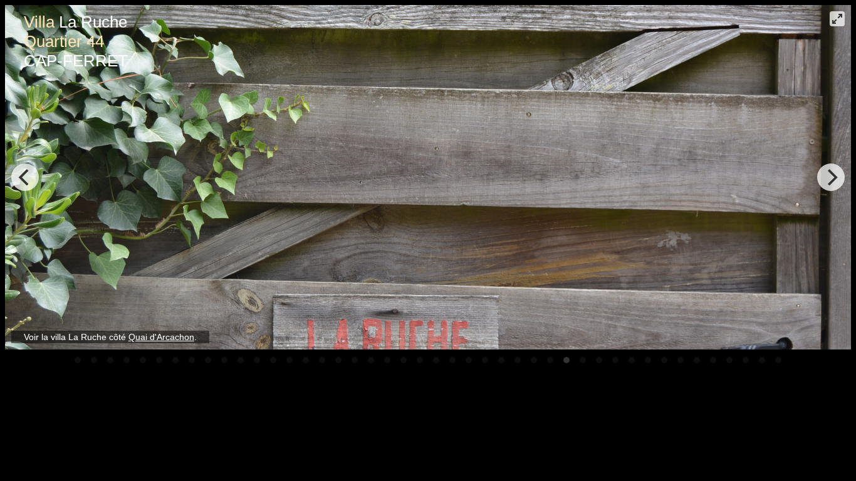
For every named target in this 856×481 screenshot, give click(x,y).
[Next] (831, 177)
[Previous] (25, 177)
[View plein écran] (837, 18)
